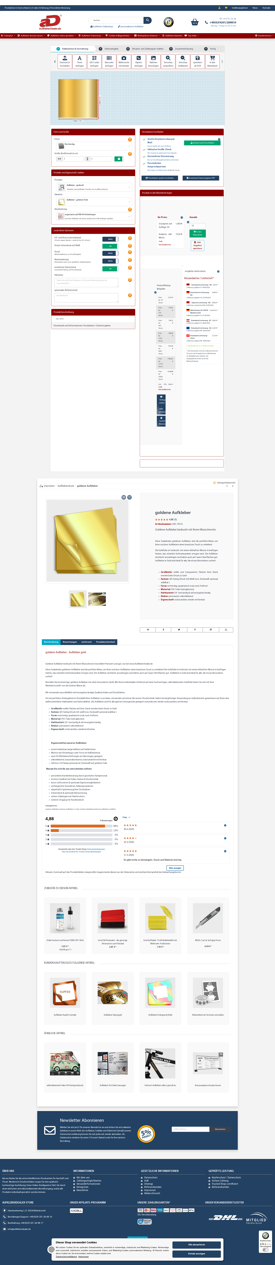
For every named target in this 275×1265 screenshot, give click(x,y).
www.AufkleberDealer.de (141, 664)
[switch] (265, 1250)
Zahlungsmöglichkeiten (89, 1181)
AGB (146, 1181)
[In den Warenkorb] (44, 491)
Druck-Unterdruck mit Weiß (67, 245)
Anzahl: (193, 217)
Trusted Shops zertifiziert (225, 1184)
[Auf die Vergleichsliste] (123, 497)
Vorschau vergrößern (168, 64)
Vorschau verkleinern (183, 64)
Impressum (150, 1190)
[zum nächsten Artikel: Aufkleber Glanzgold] (232, 486)
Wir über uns (83, 1178)
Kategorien (82, 1187)
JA (110, 246)
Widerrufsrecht (152, 1194)
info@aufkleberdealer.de (19, 1229)
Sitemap (148, 1184)
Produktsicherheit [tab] (105, 642)
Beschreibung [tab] (51, 642)
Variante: (58, 194)
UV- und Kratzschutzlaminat (72, 239)
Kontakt (266, 8)
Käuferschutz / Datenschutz (226, 1178)
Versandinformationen (88, 1184)
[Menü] (270, 1232)
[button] (219, 8)
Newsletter (82, 1190)
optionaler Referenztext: (66, 290)
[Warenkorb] (194, 22)
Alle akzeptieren (196, 1245)
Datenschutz (151, 1178)
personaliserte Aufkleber (132, 27)
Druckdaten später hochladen (161, 178)
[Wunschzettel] (226, 8)
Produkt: (58, 180)
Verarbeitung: (60, 209)
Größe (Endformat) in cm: (66, 153)
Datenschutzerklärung (70, 1134)
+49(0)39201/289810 (223, 22)
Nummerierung (72, 260)
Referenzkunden (152, 1187)
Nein (110, 239)
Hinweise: (58, 275)
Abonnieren (220, 1129)
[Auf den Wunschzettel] (129, 497)
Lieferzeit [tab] (86, 642)
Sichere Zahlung (220, 1181)
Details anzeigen (196, 1254)
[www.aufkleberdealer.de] (50, 22)
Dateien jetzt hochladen (203, 143)
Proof (67, 253)
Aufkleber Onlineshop (103, 27)
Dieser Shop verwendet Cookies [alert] (76, 1242)
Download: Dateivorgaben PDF (201, 178)
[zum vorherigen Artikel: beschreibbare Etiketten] (227, 486)
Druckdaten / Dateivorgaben (97, 326)
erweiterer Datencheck (67, 268)
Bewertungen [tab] (70, 642)
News (255, 8)
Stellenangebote (240, 8)
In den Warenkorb (197, 233)
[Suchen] (148, 20)
